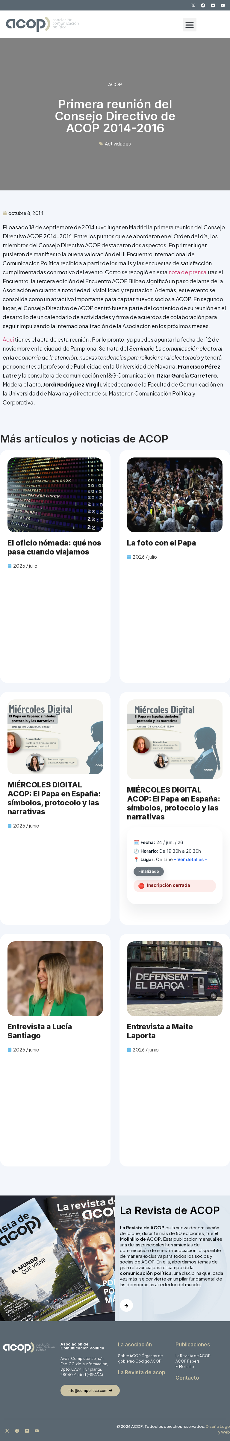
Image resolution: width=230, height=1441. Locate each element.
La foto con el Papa (161, 542)
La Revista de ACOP (193, 1356)
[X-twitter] (193, 5)
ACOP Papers (187, 1361)
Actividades (118, 143)
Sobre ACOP (129, 1356)
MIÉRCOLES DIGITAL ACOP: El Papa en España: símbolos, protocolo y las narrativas (54, 798)
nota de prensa (188, 272)
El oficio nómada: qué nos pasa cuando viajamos (54, 547)
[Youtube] (223, 5)
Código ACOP (148, 1361)
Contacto (187, 1378)
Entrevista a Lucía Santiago (39, 1031)
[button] (189, 24)
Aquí (9, 339)
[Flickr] (213, 5)
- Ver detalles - (190, 859)
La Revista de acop (141, 1372)
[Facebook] (203, 5)
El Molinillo (184, 1366)
